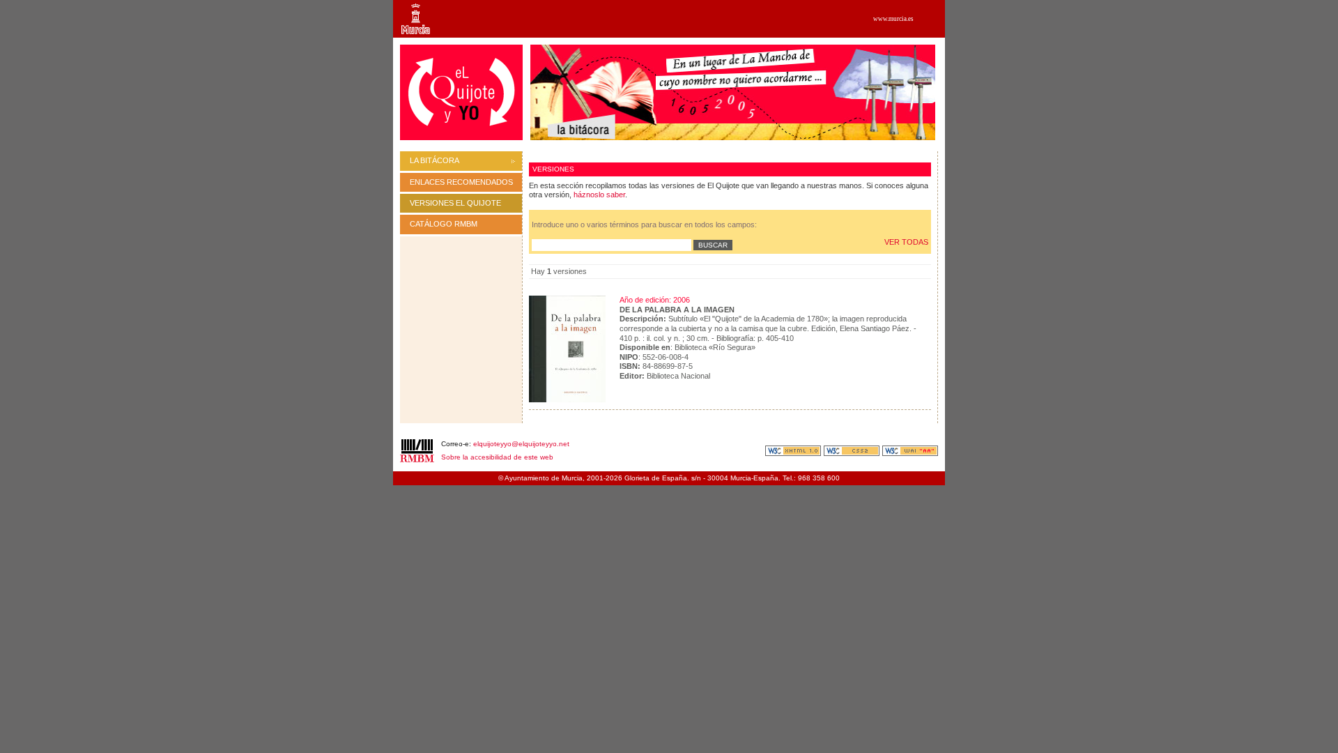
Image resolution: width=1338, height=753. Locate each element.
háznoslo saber (599, 194)
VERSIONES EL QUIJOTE (455, 203)
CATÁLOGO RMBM (443, 224)
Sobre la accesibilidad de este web (497, 457)
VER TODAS (906, 242)
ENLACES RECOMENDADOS (461, 182)
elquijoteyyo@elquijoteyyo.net (521, 444)
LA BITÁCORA (434, 160)
